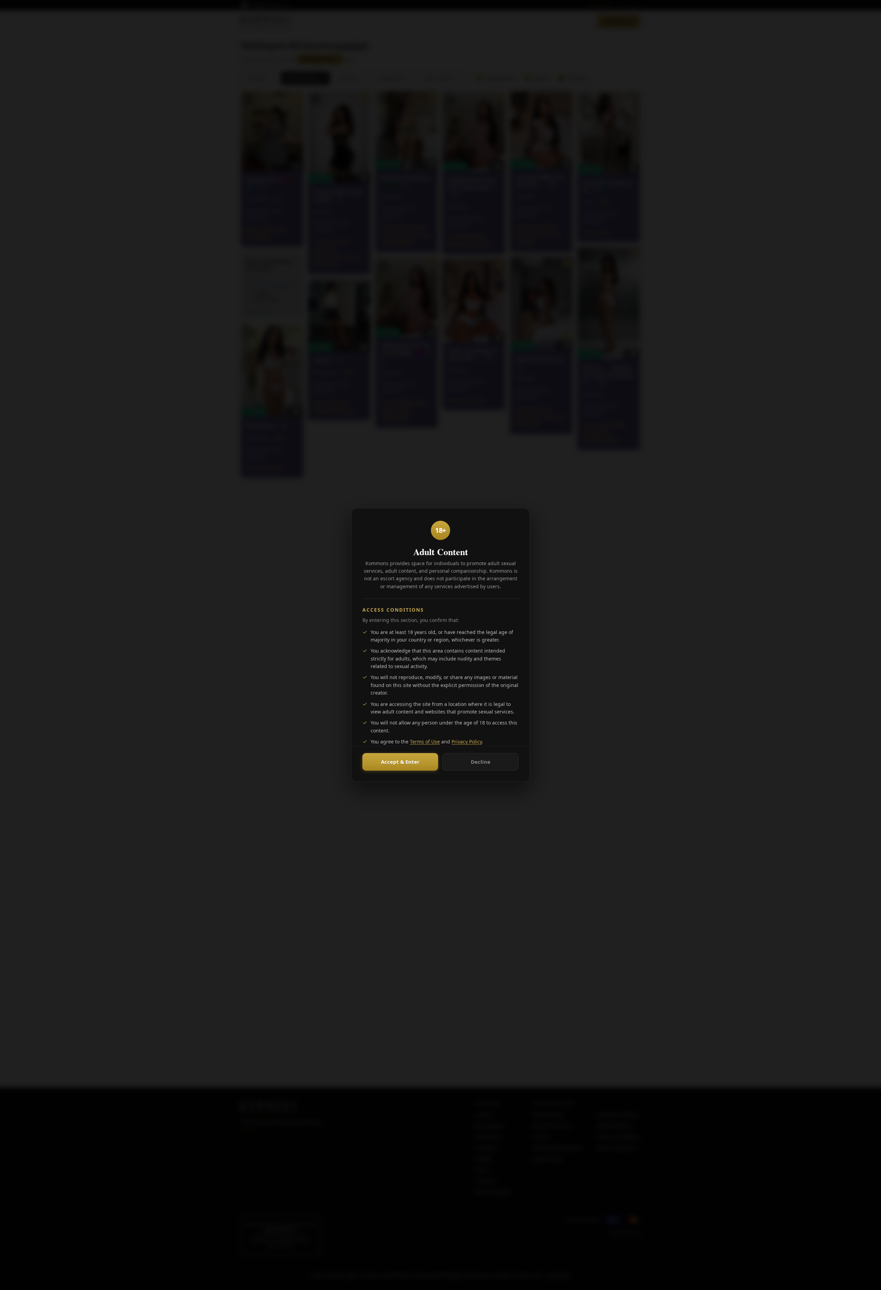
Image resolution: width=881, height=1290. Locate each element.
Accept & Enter (400, 761)
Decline (480, 761)
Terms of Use (425, 741)
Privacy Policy (467, 741)
